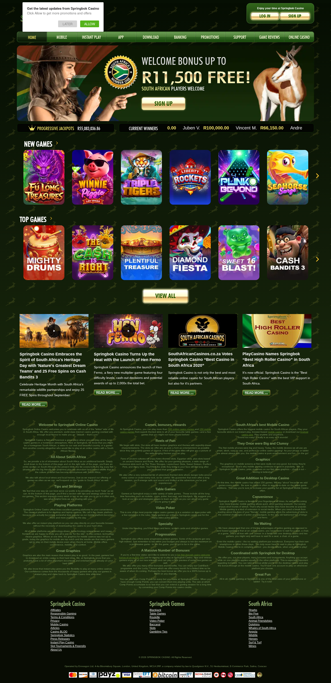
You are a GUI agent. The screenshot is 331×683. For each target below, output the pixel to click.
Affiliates (55, 610)
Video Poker (157, 620)
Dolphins (254, 624)
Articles (54, 628)
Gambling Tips (158, 631)
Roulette (155, 617)
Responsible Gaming (63, 613)
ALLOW (89, 24)
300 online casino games (181, 429)
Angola (253, 631)
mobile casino (275, 432)
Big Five (253, 613)
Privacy (54, 620)
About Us (56, 649)
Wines (252, 646)
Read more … (33, 404)
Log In (264, 16)
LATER (68, 24)
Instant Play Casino (62, 642)
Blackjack (155, 610)
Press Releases (60, 638)
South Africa (256, 617)
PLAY (44, 177)
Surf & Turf (255, 642)
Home (32, 37)
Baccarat (155, 624)
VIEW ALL (165, 296)
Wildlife (253, 635)
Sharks (253, 610)
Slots (153, 628)
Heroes (253, 638)
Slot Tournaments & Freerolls (68, 646)
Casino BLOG (58, 631)
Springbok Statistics (62, 635)
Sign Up (294, 16)
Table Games (158, 613)
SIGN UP (163, 103)
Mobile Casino (59, 624)
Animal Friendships (260, 620)
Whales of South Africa (262, 628)
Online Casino (299, 37)
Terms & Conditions (62, 617)
